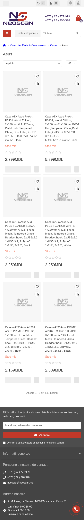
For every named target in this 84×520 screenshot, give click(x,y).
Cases (53, 45)
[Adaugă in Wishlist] (37, 76)
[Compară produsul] (37, 83)
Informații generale (16, 453)
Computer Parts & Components (28, 45)
